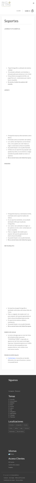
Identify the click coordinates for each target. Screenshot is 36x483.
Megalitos (13, 411)
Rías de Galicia (20, 431)
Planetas (12, 417)
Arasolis (12, 399)
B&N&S (12, 403)
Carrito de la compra (13, 465)
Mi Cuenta (11, 462)
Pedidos (10, 467)
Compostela (19, 425)
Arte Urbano (13, 401)
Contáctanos (12, 358)
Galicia (16, 428)
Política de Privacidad (20, 477)
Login (18, 11)
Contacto (6, 477)
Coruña (25, 425)
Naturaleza (13, 413)
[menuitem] (11, 454)
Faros (11, 404)
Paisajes (12, 415)
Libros (12, 408)
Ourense (27, 428)
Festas (12, 406)
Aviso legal (11, 477)
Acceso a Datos (19, 480)
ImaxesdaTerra (15, 475)
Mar (11, 410)
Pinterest (17, 391)
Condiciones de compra (9, 480)
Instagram (11, 391)
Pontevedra (12, 431)
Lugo (21, 428)
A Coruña (11, 425)
